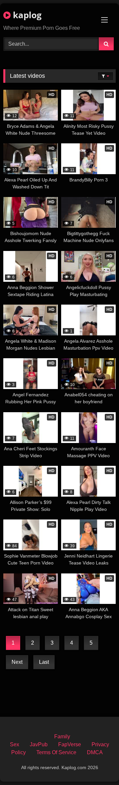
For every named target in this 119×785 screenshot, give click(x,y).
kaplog (26, 15)
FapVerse (69, 744)
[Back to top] (98, 765)
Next (17, 662)
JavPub (39, 744)
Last (44, 662)
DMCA (95, 752)
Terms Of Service (56, 752)
